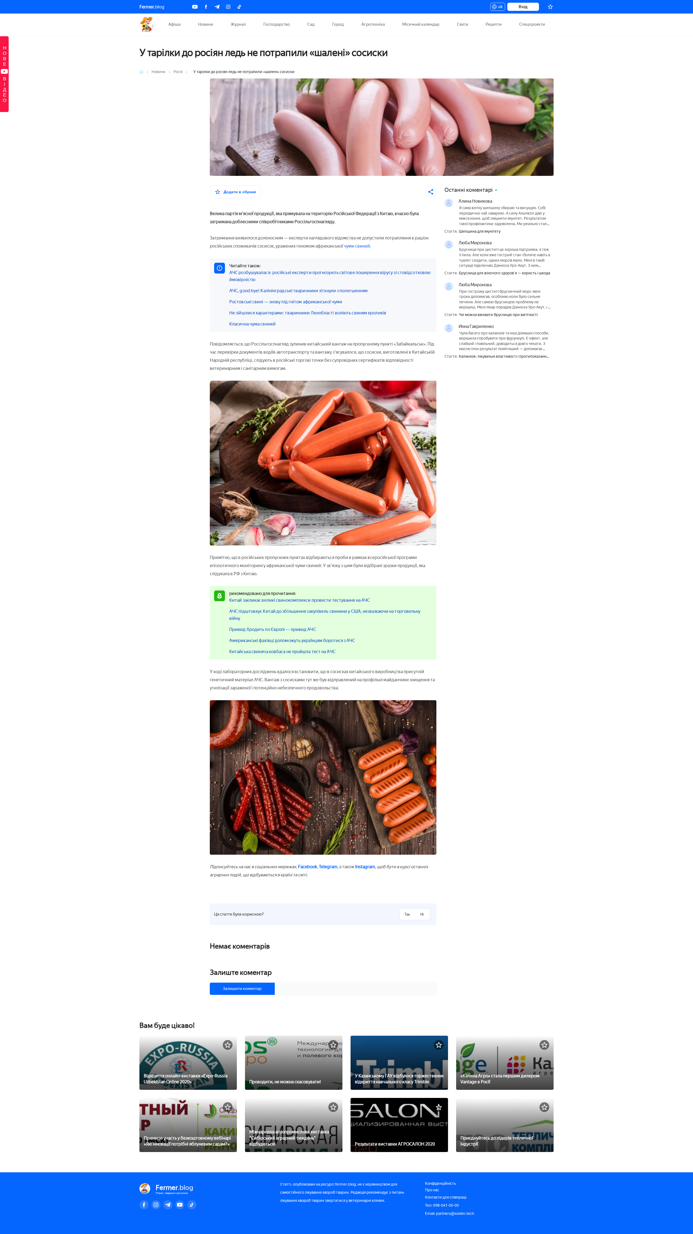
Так (407, 914)
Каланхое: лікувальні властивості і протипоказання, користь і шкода (504, 356)
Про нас (432, 1190)
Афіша (174, 24)
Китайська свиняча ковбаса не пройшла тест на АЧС (282, 651)
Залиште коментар (241, 972)
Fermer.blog (147, 24)
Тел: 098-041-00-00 (442, 1205)
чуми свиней (357, 246)
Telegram (328, 866)
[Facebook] (206, 6)
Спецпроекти (532, 24)
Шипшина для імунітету (480, 231)
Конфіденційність (440, 1183)
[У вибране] (228, 1045)
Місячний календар (420, 24)
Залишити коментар (242, 988)
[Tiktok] (239, 6)
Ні (422, 914)
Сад (311, 24)
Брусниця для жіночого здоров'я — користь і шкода (504, 273)
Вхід (523, 6)
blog (151, 6)
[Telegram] (217, 6)
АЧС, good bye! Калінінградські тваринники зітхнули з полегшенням (298, 290)
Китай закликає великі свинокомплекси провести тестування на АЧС (299, 600)
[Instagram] (228, 6)
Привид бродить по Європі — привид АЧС (272, 629)
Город (338, 24)
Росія (178, 72)
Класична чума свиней (252, 324)
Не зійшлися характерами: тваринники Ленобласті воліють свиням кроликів (307, 312)
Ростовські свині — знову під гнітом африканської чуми (285, 301)
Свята (462, 24)
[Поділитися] (431, 191)
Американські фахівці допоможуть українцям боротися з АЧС (292, 640)
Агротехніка (373, 24)
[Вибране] (550, 7)
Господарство (276, 24)
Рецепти (494, 24)
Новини (205, 24)
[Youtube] (195, 6)
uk (499, 7)
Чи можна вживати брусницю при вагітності (498, 315)
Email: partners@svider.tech (449, 1213)
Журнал (238, 24)
